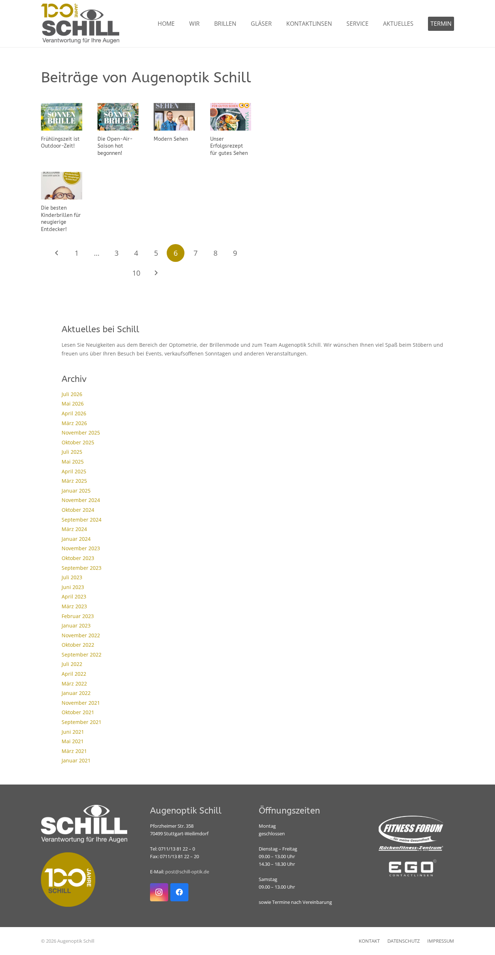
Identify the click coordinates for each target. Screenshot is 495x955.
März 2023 (74, 606)
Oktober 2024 (78, 509)
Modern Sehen (171, 139)
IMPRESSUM (440, 941)
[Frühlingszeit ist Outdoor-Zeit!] (61, 117)
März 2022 (74, 683)
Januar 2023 (76, 625)
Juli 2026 (72, 394)
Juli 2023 (72, 577)
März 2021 (74, 751)
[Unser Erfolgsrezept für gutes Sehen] (230, 117)
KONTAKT (369, 941)
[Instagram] (159, 892)
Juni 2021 (73, 731)
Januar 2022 (76, 693)
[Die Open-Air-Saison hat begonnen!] (118, 117)
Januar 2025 (76, 490)
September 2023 (81, 567)
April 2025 (74, 471)
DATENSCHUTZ (403, 941)
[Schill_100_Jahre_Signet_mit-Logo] (80, 24)
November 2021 (81, 702)
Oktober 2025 (78, 442)
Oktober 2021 (78, 712)
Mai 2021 (73, 741)
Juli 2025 (72, 451)
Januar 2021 (76, 760)
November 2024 (81, 500)
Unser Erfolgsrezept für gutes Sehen (229, 146)
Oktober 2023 (78, 558)
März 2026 (74, 423)
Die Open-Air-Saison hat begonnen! (115, 146)
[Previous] (57, 253)
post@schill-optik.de (187, 872)
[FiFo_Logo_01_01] (411, 833)
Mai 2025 (73, 461)
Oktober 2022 (78, 644)
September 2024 (81, 519)
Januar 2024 (76, 538)
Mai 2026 (73, 403)
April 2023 (74, 596)
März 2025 (74, 480)
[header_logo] (411, 868)
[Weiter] (156, 273)
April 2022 (74, 673)
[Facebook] (179, 892)
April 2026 (74, 413)
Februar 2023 (78, 616)
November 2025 (81, 432)
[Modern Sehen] (174, 117)
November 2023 (81, 548)
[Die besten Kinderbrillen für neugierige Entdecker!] (61, 185)
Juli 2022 (72, 663)
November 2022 (81, 635)
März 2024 (74, 529)
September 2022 (81, 654)
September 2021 (81, 722)
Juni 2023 (73, 587)
